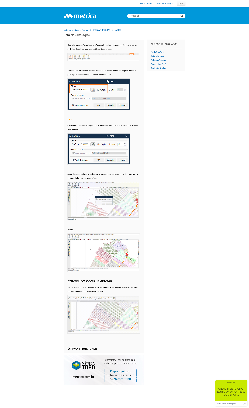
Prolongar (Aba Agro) (158, 60)
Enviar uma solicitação (165, 4)
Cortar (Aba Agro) (157, 56)
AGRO (118, 30)
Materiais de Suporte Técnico (76, 30)
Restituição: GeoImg (158, 68)
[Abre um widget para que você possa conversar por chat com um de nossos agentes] (231, 393)
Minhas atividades (146, 4)
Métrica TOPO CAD (101, 30)
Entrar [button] (181, 4)
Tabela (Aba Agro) (157, 52)
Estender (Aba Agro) (158, 64)
